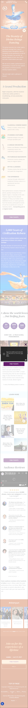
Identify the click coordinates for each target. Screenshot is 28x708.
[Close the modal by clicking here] (25, 344)
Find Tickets (14, 364)
